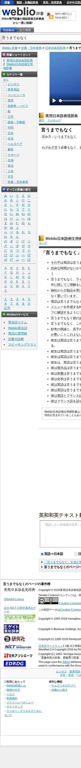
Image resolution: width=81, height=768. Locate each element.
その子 (55, 262)
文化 (11, 133)
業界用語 (13, 89)
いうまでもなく (65, 136)
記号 (7, 308)
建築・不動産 (16, 122)
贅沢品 (62, 368)
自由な (55, 268)
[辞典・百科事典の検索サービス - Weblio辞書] (23, 15)
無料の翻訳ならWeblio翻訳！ (63, 15)
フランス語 (65, 401)
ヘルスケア (15, 144)
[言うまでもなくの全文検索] (25, 30)
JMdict (66, 662)
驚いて (62, 296)
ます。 (74, 296)
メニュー (57, 307)
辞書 (7, 2)
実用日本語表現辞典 (61, 116)
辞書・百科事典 (31, 48)
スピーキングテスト (22, 344)
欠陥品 (68, 290)
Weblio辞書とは (16, 685)
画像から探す (60, 689)
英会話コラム (17, 322)
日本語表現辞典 (55, 48)
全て (6, 79)
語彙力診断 (16, 339)
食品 (11, 165)
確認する (63, 312)
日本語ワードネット (50, 646)
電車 (11, 100)
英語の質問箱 (17, 333)
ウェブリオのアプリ (64, 685)
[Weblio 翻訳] (50, 16)
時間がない (68, 268)
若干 (76, 329)
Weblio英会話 (17, 328)
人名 (11, 171)
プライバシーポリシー (20, 702)
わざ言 (53, 147)
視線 (63, 329)
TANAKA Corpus (14, 599)
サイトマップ (15, 706)
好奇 (54, 329)
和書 (60, 373)
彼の (76, 318)
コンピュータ (16, 95)
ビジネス (13, 84)
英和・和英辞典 (52, 2)
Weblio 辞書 (10, 48)
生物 (11, 160)
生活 (11, 138)
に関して (60, 284)
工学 (11, 116)
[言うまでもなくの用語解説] (8, 30)
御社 (54, 290)
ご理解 (71, 284)
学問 (11, 127)
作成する (73, 307)
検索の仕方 (13, 689)
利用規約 (12, 698)
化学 (60, 379)
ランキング (54, 120)
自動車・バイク (18, 106)
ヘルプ (11, 694)
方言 (11, 176)
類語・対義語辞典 (27, 2)
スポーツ (13, 154)
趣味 (11, 149)
